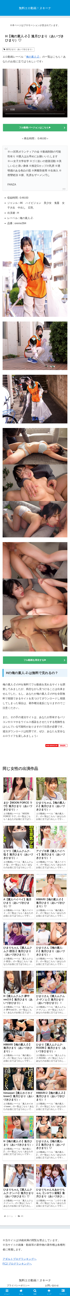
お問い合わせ (52, 1285)
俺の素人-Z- (33, 56)
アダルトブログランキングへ (19, 1259)
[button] (63, 744)
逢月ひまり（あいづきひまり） (19, 49)
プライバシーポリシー (18, 1285)
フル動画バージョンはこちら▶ (36, 127)
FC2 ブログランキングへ (17, 1263)
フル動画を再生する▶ (35, 660)
